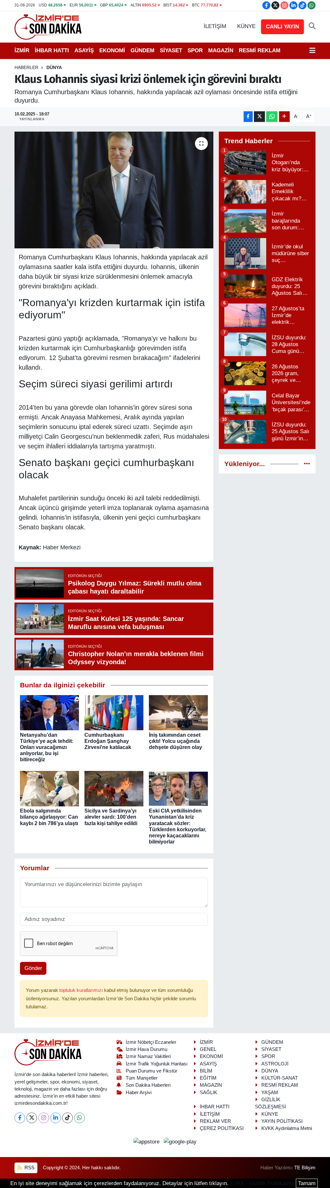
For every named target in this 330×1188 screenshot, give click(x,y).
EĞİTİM (208, 1078)
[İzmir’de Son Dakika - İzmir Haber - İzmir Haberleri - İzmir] (48, 26)
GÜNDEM (142, 50)
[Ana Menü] (312, 50)
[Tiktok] (67, 1118)
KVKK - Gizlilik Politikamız (262, 1183)
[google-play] (180, 1142)
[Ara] (312, 26)
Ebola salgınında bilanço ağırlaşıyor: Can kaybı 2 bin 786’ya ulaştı (49, 817)
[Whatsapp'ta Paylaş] (271, 116)
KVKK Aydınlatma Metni (286, 1128)
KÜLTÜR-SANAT (279, 1078)
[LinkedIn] (55, 1118)
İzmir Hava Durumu (146, 1049)
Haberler (26, 67)
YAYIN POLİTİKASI (282, 1121)
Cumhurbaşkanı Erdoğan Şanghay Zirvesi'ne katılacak (107, 741)
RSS (28, 1167)
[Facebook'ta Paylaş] (248, 116)
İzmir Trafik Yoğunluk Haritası (157, 1063)
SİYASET (171, 50)
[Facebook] (20, 1118)
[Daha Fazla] (284, 116)
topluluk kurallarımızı (81, 990)
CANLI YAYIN (282, 27)
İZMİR (22, 50)
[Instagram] (43, 1118)
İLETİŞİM (215, 26)
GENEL (208, 1049)
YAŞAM (269, 1092)
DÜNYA (54, 67)
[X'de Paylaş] (259, 116)
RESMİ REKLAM (259, 50)
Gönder (33, 968)
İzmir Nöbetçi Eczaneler (151, 1042)
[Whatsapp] (79, 1118)
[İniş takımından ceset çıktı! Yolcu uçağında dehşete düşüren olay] (178, 712)
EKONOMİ (112, 50)
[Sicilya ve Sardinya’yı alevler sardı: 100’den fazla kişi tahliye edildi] (113, 788)
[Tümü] (307, 464)
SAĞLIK (208, 1092)
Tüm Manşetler (142, 1078)
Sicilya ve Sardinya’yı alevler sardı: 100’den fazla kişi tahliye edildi (110, 817)
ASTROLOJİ (274, 1063)
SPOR (195, 50)
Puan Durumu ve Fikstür (151, 1070)
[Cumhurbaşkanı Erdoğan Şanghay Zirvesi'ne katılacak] (113, 712)
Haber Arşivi (138, 1092)
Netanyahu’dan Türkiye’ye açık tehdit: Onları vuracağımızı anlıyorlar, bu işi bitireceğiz (46, 747)
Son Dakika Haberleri (148, 1085)
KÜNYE (246, 26)
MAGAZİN (220, 50)
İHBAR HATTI (52, 50)
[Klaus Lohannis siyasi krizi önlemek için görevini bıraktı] (114, 190)
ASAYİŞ (84, 50)
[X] (31, 1118)
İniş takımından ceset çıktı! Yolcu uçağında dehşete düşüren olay (175, 741)
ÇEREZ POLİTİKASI (222, 1128)
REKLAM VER (215, 1121)
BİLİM (206, 1070)
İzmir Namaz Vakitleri (148, 1056)
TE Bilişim (304, 1167)
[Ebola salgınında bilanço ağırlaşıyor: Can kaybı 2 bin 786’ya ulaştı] (49, 788)
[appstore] (147, 1142)
